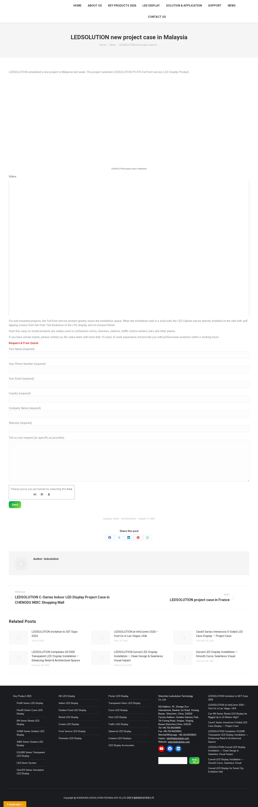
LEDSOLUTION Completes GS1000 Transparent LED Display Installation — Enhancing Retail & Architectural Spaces (56, 656)
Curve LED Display (118, 710)
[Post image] (18, 638)
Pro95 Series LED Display (30, 703)
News (116, 518)
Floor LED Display (117, 717)
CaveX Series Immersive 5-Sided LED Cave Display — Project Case (219, 634)
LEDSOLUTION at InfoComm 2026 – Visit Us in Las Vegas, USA (136, 634)
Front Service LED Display (72, 731)
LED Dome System (26, 763)
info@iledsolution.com (178, 738)
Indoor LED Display (68, 703)
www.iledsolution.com (179, 742)
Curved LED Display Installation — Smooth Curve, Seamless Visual (216, 654)
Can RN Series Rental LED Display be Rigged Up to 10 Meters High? (227, 715)
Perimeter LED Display (70, 738)
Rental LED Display (68, 717)
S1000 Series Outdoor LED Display (30, 733)
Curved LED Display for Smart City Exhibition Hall (226, 770)
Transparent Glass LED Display (124, 703)
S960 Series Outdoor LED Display (30, 744)
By (129, 518)
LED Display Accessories (121, 745)
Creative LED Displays (119, 738)
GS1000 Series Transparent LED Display (31, 754)
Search (162, 753)
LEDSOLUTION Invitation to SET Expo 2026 (55, 634)
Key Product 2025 (22, 696)
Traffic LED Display (118, 724)
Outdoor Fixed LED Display (72, 710)
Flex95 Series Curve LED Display (29, 712)
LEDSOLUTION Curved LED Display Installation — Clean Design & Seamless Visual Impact (138, 656)
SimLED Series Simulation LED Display (30, 772)
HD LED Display (67, 696)
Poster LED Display (118, 696)
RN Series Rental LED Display (28, 722)
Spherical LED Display (119, 731)
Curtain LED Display (69, 724)
